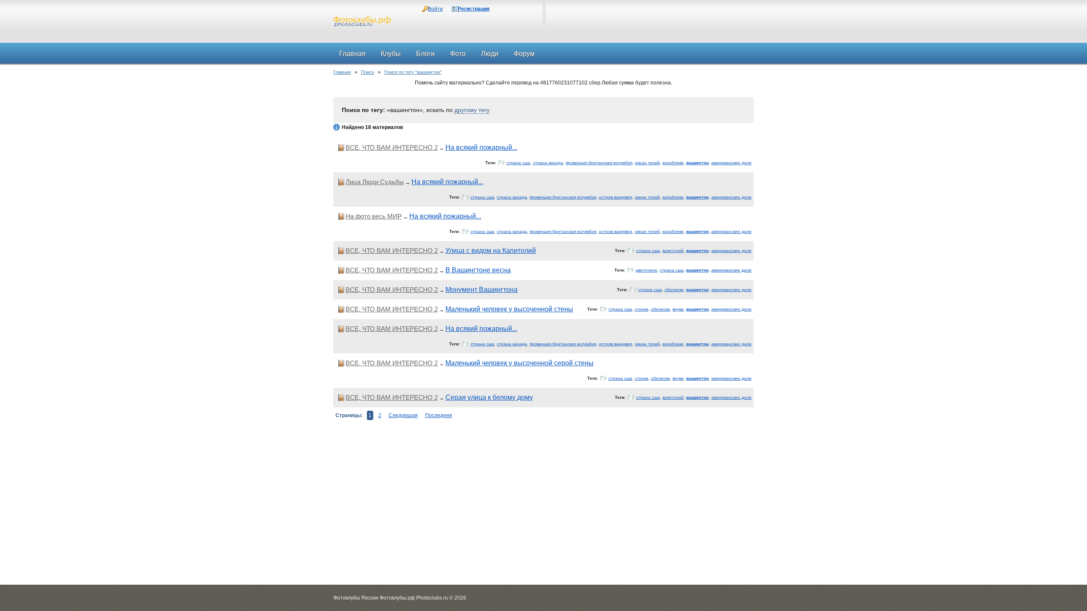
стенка (641, 309)
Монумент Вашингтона (481, 289)
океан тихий (647, 162)
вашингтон (697, 162)
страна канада (548, 162)
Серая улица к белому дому (489, 397)
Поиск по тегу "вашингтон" (413, 72)
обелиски (674, 289)
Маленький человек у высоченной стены (509, 309)
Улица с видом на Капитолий (490, 250)
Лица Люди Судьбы (375, 181)
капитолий (673, 250)
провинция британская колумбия (599, 162)
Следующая (403, 415)
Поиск (367, 72)
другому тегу (472, 110)
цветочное (646, 270)
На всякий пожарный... (481, 147)
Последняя (438, 415)
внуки (678, 309)
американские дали (731, 162)
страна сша (518, 162)
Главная (342, 72)
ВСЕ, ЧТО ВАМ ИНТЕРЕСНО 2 (392, 147)
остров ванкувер (615, 197)
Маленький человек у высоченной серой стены (519, 363)
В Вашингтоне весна (478, 270)
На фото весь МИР (374, 216)
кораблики (673, 162)
